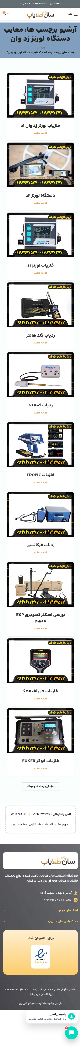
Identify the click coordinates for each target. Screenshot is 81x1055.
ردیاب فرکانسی (40, 545)
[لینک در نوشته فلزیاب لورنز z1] (40, 235)
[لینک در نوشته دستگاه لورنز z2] (40, 165)
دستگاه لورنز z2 (40, 195)
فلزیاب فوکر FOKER (40, 761)
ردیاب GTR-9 (40, 405)
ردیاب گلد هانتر (40, 335)
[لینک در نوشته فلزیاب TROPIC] (40, 444)
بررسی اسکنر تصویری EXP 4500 (40, 618)
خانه (43, 48)
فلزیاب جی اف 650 (40, 691)
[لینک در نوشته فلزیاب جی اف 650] (40, 660)
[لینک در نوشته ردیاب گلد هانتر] (40, 304)
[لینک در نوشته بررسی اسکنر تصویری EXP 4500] (40, 584)
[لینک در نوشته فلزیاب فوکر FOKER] (40, 730)
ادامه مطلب (40, 133)
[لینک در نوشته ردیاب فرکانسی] (40, 514)
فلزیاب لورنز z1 (40, 265)
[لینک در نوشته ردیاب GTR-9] (40, 374)
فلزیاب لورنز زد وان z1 (40, 125)
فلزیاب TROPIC (40, 475)
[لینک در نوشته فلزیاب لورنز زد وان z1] (40, 95)
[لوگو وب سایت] (40, 14)
